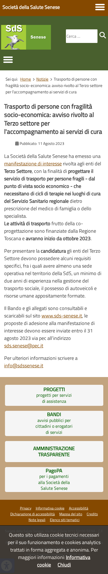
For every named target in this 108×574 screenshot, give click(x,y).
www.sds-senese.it (62, 315)
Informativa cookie (50, 508)
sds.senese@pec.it (23, 345)
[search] (102, 35)
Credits (92, 514)
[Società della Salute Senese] (26, 48)
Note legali (37, 519)
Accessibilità (78, 508)
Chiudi (64, 564)
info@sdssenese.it (23, 365)
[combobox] (81, 36)
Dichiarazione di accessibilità (32, 514)
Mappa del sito (70, 514)
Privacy (25, 508)
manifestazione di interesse (33, 163)
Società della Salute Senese (31, 7)
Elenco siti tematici (64, 519)
